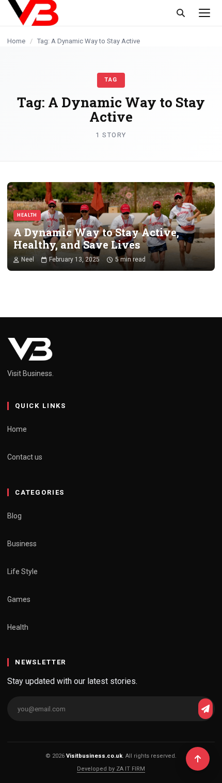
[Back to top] (198, 759)
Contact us (24, 457)
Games (18, 599)
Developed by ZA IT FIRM (111, 768)
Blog (14, 516)
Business (22, 544)
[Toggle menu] (204, 13)
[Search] (180, 13)
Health (17, 627)
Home (16, 41)
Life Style (22, 571)
